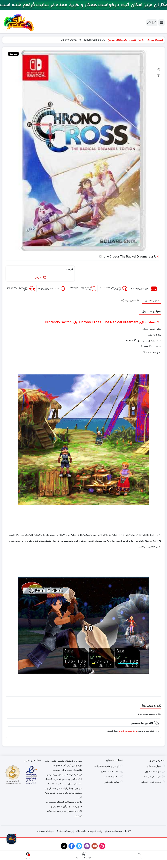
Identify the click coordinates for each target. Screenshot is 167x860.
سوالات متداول (153, 771)
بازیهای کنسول (136, 40)
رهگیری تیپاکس (111, 782)
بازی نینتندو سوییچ (117, 40)
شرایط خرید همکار (152, 776)
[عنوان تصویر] (83, 5)
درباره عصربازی (154, 766)
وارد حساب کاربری (128, 731)
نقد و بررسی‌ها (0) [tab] (130, 300)
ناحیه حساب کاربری (110, 771)
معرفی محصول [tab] (151, 300)
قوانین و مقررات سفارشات (106, 766)
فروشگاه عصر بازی (154, 40)
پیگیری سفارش (112, 776)
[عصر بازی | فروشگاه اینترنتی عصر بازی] (18, 22)
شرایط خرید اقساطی (151, 782)
